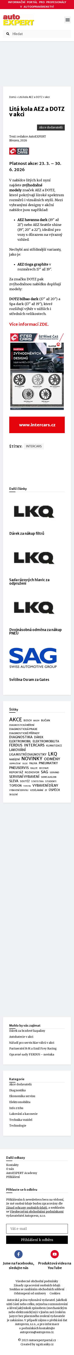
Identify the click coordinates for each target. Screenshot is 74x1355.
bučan (45, 720)
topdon (15, 785)
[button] (67, 19)
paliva (33, 763)
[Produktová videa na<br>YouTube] (55, 1254)
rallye (34, 768)
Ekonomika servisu (22, 1096)
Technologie (17, 1125)
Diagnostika (17, 1090)
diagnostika (20, 737)
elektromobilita (46, 741)
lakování (17, 750)
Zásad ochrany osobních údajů (26, 1207)
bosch (28, 720)
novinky (31, 759)
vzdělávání (36, 790)
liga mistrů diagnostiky (27, 754)
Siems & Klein (48, 777)
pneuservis (19, 768)
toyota (27, 786)
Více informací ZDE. (29, 324)
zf (46, 790)
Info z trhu (16, 1108)
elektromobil (20, 741)
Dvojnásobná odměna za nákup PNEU (35, 632)
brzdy (36, 720)
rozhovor (32, 772)
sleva (13, 781)
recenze (44, 768)
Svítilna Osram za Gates (29, 679)
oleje (25, 763)
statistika (37, 781)
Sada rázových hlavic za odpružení (29, 582)
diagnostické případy (24, 733)
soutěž (25, 781)
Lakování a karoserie (23, 1114)
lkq (52, 754)
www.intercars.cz (37, 424)
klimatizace (54, 745)
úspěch (54, 790)
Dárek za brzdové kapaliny (27, 1031)
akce (15, 720)
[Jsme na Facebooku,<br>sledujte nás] (18, 1254)
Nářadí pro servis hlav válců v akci (31, 1043)
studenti (50, 781)
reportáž (16, 772)
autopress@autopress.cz (36, 1332)
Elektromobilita (19, 1102)
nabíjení (14, 759)
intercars (34, 446)
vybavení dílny (45, 785)
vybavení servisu (18, 790)
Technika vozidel (20, 1120)
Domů (12, 97)
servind (54, 772)
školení (13, 794)
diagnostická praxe (23, 729)
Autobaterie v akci (21, 1037)
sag (44, 772)
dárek (38, 737)
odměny (52, 759)
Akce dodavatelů (51, 127)
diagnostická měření (21, 725)
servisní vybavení (24, 777)
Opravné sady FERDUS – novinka (31, 1054)
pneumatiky (48, 763)
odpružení (15, 763)
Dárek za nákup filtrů (26, 533)
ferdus (15, 745)
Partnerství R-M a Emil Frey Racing (33, 1048)
